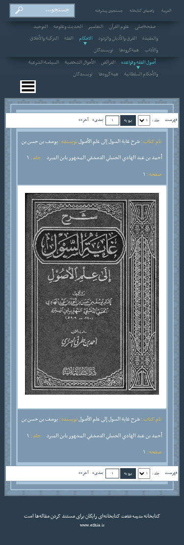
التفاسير (95, 27)
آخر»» (83, 119)
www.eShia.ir (92, 525)
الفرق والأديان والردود (117, 39)
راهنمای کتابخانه (142, 10)
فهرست (171, 119)
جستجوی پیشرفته (109, 10)
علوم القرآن (119, 27)
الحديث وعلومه (67, 27)
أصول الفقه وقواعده (138, 63)
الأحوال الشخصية (80, 63)
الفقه (68, 39)
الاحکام (85, 39)
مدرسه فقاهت (131, 516)
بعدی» (98, 119)
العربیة (166, 10)
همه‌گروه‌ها (129, 50)
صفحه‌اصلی (145, 27)
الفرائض (108, 63)
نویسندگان (103, 50)
